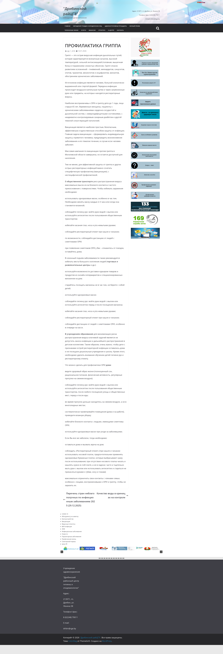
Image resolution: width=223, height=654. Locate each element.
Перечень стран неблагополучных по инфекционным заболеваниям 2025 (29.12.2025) (80, 499)
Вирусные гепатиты (68, 524)
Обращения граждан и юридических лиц (87, 26)
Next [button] (161, 552)
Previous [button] (62, 552)
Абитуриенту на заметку (70, 516)
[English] (202, 2)
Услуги (83, 30)
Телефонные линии (71, 30)
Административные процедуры (116, 26)
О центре (111, 30)
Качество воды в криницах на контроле (111, 495)
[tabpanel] (71, 548)
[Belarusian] (198, 2)
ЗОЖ (63, 529)
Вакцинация (66, 521)
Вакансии (92, 30)
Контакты (120, 30)
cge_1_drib (71, 51)
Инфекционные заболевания (79, 40)
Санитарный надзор (69, 541)
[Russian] (204, 2)
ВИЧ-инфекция (67, 526)
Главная (67, 26)
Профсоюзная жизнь (69, 539)
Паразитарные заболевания (71, 536)
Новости (90, 40)
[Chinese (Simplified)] (200, 2)
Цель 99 (64, 544)
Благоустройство (68, 519)
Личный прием (134, 26)
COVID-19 (68, 40)
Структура (101, 30)
